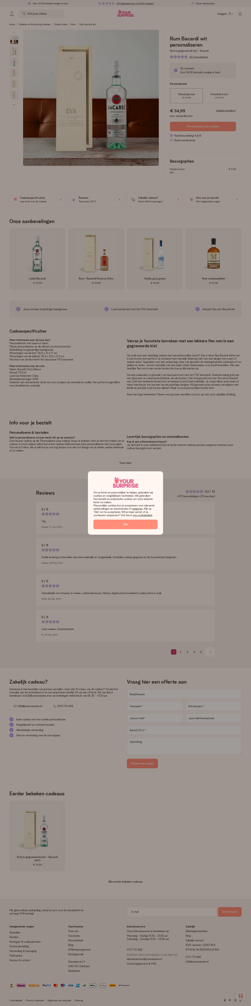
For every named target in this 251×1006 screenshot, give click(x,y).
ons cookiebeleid (142, 515)
